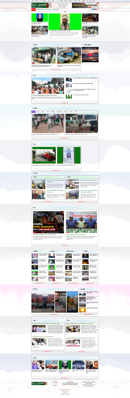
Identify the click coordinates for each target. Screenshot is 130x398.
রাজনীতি (35, 251)
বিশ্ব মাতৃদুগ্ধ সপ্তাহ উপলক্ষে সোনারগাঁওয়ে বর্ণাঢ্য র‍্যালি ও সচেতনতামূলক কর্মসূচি (45, 323)
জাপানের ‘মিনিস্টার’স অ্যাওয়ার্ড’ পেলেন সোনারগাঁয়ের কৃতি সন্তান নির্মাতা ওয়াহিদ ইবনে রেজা (60, 308)
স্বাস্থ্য (35, 320)
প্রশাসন (35, 177)
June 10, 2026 (59, 312)
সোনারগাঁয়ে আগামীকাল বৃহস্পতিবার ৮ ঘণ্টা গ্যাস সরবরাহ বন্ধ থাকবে (85, 78)
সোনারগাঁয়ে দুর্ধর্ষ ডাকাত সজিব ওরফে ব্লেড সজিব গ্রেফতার (76, 234)
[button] (90, 10)
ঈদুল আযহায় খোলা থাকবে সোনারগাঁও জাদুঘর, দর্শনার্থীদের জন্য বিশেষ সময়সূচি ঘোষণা (71, 308)
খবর (35, 75)
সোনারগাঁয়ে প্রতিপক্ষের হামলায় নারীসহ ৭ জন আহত (60, 31)
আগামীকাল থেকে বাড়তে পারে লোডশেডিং (94, 261)
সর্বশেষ (33, 63)
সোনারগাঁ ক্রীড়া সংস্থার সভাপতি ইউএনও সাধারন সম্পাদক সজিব (60, 255)
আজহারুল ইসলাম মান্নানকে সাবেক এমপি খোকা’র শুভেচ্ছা (42, 272)
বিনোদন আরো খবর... (55, 314)
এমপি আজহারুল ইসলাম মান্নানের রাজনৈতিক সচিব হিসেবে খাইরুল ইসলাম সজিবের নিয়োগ (94, 256)
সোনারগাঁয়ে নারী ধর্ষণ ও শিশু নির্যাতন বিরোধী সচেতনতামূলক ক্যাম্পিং (92, 371)
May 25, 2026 (70, 312)
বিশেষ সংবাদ (70, 251)
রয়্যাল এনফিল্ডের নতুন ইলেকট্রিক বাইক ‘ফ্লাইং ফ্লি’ (91, 292)
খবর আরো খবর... (65, 102)
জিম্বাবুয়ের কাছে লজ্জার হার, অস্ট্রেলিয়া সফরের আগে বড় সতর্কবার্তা (60, 261)
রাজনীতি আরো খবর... (39, 283)
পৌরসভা (36, 45)
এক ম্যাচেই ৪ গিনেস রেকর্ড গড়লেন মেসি (59, 266)
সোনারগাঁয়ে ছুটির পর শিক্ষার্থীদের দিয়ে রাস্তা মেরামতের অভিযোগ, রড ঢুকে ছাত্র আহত (80, 338)
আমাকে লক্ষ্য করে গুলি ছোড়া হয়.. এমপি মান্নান (88, 180)
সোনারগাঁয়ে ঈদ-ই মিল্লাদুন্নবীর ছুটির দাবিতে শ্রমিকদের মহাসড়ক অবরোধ (44, 95)
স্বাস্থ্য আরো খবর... (48, 351)
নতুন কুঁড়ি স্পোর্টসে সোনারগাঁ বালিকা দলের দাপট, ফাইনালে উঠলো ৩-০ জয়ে (60, 273)
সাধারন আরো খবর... (82, 201)
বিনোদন (35, 289)
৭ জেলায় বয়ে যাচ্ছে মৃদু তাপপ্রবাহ (91, 308)
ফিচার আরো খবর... (65, 378)
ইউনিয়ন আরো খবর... (65, 138)
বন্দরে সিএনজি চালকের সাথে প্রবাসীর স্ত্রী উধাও (64, 165)
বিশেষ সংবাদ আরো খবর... (73, 283)
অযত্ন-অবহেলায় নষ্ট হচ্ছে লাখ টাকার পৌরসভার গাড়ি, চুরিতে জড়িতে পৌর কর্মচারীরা (69, 66)
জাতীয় (85, 251)
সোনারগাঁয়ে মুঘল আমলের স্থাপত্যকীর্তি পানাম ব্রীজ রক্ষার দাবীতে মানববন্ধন (91, 298)
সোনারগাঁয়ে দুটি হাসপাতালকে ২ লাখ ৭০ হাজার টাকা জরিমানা (42, 336)
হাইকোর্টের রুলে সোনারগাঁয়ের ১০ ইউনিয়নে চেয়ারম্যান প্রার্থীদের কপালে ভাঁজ (76, 279)
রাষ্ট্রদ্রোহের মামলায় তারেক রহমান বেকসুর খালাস (93, 267)
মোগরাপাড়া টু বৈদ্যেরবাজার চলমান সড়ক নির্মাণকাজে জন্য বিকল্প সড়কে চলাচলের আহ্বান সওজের (84, 90)
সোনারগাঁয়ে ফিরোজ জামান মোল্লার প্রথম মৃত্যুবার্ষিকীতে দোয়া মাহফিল (37, 23)
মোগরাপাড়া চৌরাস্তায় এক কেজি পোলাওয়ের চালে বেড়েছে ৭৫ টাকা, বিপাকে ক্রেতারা (77, 273)
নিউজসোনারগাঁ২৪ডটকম (36, 312)
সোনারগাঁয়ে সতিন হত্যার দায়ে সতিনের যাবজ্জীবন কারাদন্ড (41, 165)
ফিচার (35, 358)
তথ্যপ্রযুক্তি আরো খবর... (88, 314)
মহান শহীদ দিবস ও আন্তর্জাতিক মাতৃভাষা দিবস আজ (93, 272)
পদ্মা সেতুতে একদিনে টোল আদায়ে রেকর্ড (92, 303)
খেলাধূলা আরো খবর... (56, 283)
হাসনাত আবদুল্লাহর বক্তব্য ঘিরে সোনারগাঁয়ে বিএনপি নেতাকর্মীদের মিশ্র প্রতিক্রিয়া (43, 261)
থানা (34, 207)
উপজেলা (36, 173)
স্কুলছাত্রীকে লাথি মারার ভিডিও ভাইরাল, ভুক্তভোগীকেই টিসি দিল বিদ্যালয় (45, 134)
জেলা (35, 144)
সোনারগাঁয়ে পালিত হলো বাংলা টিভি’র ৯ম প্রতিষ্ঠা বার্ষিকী (83, 83)
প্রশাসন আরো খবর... (48, 201)
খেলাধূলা (52, 251)
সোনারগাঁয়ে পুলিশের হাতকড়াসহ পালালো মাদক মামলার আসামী (44, 234)
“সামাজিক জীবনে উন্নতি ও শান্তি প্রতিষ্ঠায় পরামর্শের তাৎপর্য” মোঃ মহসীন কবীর (37, 371)
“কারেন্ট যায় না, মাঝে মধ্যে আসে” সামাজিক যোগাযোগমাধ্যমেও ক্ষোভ (77, 267)
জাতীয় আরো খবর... (90, 283)
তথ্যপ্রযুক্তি (83, 289)
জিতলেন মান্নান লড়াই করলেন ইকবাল (42, 278)
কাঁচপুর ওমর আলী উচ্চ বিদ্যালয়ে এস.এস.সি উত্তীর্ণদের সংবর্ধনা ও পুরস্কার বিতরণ (79, 323)
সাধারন (69, 177)
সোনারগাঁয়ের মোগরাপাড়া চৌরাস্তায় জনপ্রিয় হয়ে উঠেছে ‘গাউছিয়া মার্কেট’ (49, 9)
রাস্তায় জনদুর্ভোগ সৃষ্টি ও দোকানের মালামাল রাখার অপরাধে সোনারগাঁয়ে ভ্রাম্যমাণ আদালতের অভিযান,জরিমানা (90, 36)
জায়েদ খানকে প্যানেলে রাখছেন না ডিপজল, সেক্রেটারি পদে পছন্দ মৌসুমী (64, 371)
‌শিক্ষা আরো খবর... (82, 351)
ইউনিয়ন (35, 108)
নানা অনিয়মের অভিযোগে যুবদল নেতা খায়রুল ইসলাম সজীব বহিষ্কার (43, 267)
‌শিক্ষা (68, 320)
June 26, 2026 (42, 312)
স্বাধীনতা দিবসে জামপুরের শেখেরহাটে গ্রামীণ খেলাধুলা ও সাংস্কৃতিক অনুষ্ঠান (60, 279)
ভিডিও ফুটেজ (87, 45)
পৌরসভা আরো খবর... (56, 69)
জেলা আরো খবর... (56, 170)
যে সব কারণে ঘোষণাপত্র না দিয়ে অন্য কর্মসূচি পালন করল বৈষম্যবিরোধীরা (94, 279)
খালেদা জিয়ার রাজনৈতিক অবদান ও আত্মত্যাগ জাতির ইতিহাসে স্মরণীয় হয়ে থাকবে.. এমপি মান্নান (43, 256)
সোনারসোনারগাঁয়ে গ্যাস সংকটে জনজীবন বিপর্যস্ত (77, 255)
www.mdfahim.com (65, 393)
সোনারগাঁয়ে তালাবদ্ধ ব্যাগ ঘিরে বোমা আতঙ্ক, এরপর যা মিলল (76, 134)
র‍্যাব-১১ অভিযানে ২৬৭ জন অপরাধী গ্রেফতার (81, 95)
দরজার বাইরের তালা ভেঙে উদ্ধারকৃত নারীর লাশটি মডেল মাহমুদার (78, 371)
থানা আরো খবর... (65, 245)
